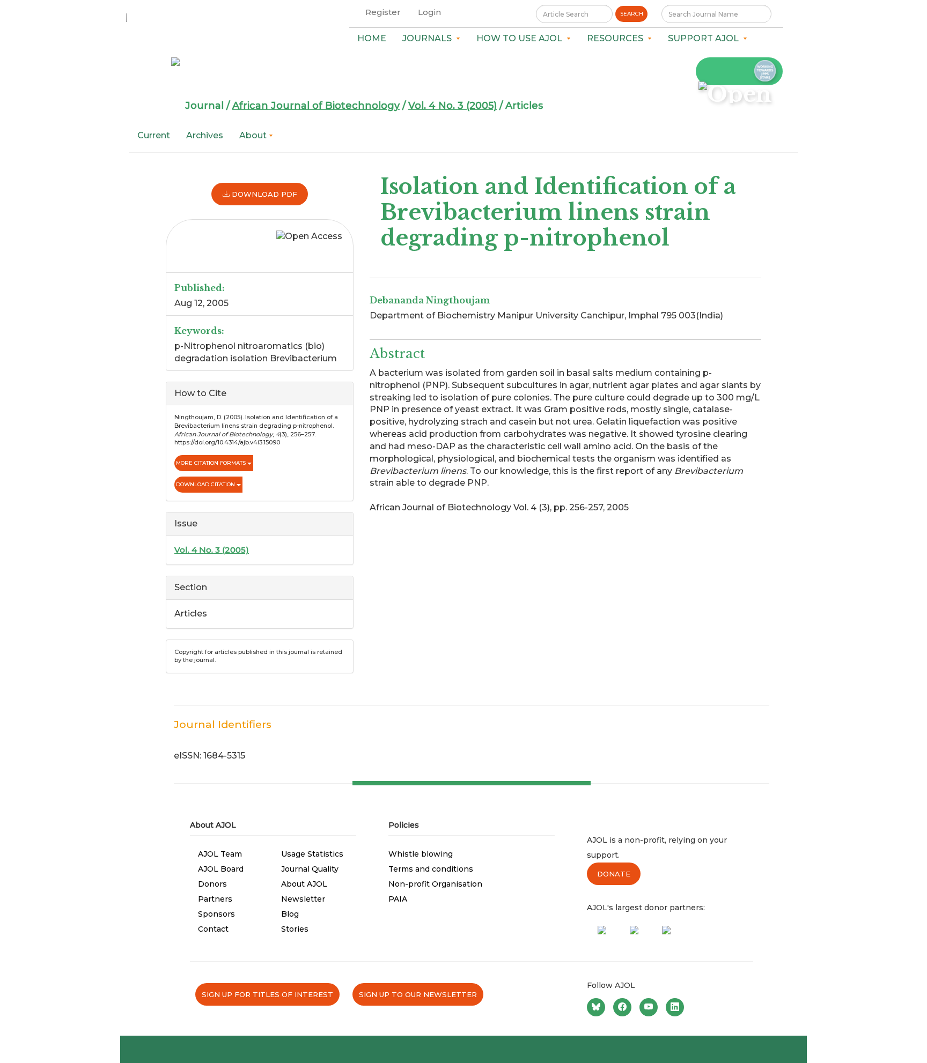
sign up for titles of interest (267, 994)
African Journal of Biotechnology (316, 105)
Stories (294, 929)
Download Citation (206, 484)
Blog (290, 914)
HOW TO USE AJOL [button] (521, 38)
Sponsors (216, 914)
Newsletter (303, 899)
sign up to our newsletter (418, 994)
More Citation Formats (211, 462)
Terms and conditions (430, 869)
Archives (204, 135)
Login (429, 12)
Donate (613, 873)
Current (153, 135)
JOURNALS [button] (429, 38)
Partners (215, 899)
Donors (212, 884)
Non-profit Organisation (435, 884)
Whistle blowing (420, 854)
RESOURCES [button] (617, 38)
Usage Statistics (312, 854)
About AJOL (304, 884)
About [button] (254, 135)
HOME (371, 38)
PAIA (397, 899)
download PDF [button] (263, 194)
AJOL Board (221, 869)
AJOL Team (220, 854)
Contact (213, 929)
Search (631, 13)
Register (383, 12)
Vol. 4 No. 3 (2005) (452, 105)
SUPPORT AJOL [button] (705, 38)
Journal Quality (310, 869)
